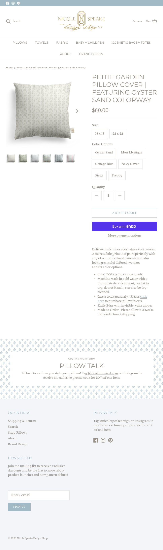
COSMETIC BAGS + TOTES (131, 42)
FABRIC (62, 42)
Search (13, 426)
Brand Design (17, 444)
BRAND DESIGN (91, 54)
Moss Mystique (131, 152)
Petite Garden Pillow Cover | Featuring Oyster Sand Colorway (51, 67)
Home (9, 67)
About (12, 438)
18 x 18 (99, 133)
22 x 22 (118, 133)
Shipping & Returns (22, 421)
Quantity (98, 187)
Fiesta (99, 175)
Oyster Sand (104, 152)
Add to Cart (124, 213)
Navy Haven (131, 164)
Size (95, 125)
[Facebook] (7, 3)
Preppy (117, 175)
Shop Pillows (17, 432)
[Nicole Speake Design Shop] (81, 21)
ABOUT (65, 54)
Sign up (19, 506)
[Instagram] (13, 3)
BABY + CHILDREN (90, 42)
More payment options (124, 235)
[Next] (77, 111)
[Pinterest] (18, 3)
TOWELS (41, 42)
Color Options (102, 144)
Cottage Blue (104, 164)
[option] (44, 111)
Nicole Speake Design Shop (32, 538)
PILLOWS (20, 42)
